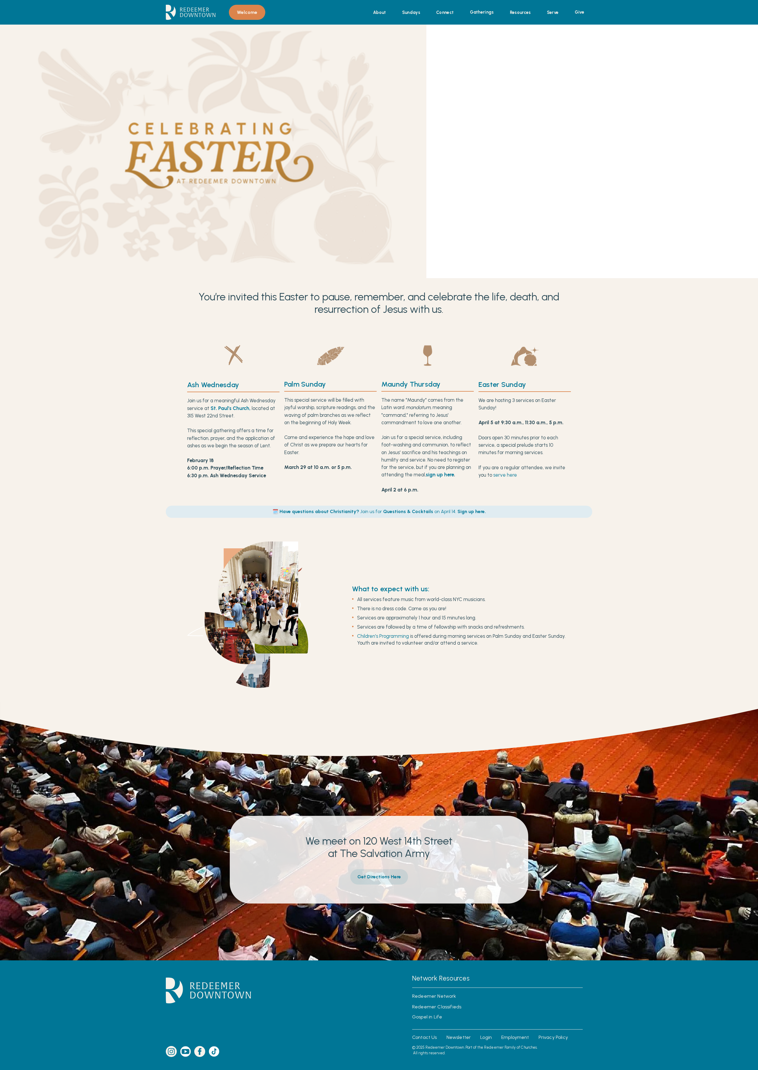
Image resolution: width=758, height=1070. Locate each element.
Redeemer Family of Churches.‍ (511, 1047)
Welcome (247, 12)
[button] (379, 12)
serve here (505, 475)
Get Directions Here (379, 877)
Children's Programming (383, 636)
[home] (191, 12)
